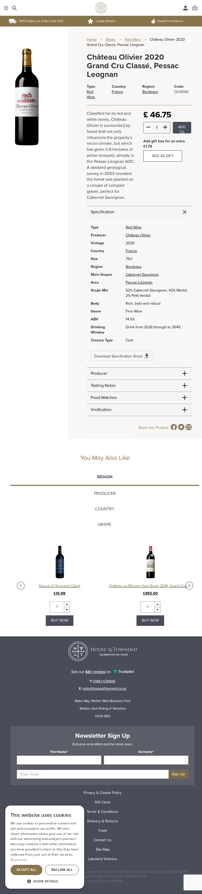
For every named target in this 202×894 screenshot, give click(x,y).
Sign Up (178, 774)
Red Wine (133, 39)
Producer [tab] (105, 493)
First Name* (59, 752)
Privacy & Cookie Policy (103, 793)
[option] (59, 585)
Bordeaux (150, 92)
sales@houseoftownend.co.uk (104, 689)
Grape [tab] (104, 524)
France (117, 92)
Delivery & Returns (102, 821)
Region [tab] (105, 477)
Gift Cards (103, 802)
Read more (19, 859)
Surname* (146, 752)
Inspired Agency (98, 881)
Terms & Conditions (102, 811)
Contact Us (103, 840)
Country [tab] (104, 509)
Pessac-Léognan (139, 282)
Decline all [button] (62, 869)
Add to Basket (182, 129)
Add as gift (163, 156)
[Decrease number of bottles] (148, 128)
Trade (102, 830)
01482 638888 (104, 681)
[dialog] (44, 847)
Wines (111, 39)
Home (92, 39)
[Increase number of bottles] (165, 128)
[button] (45, 881)
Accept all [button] (26, 869)
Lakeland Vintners (102, 859)
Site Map (103, 849)
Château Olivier (138, 235)
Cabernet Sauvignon (142, 274)
